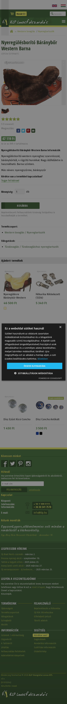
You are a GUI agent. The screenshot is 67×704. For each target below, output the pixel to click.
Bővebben (43, 358)
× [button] (60, 327)
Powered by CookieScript (50, 378)
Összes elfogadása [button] (34, 365)
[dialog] (33, 352)
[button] (33, 373)
